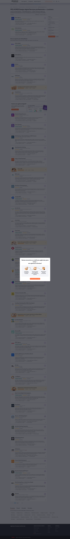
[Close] (49, 259)
